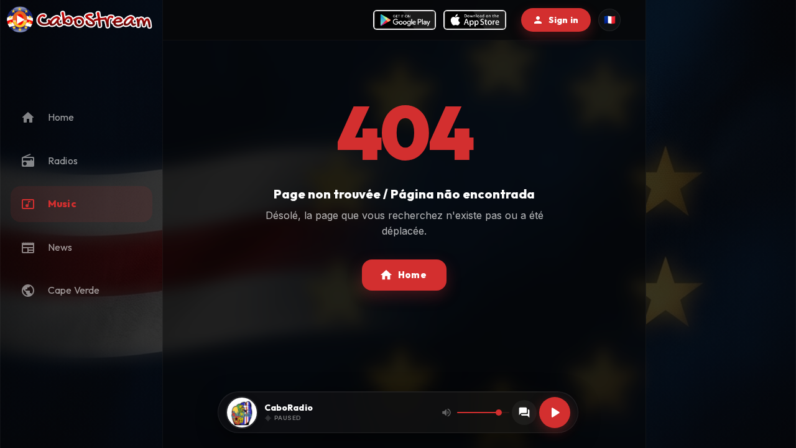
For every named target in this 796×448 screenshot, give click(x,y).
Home (412, 275)
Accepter (219, 407)
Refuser (148, 406)
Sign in (563, 20)
